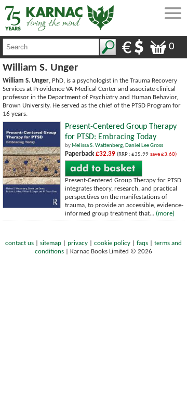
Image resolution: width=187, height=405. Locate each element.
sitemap (50, 243)
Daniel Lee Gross (144, 145)
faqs (142, 243)
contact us (19, 243)
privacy (78, 243)
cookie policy (112, 243)
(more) (165, 213)
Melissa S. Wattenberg (97, 145)
